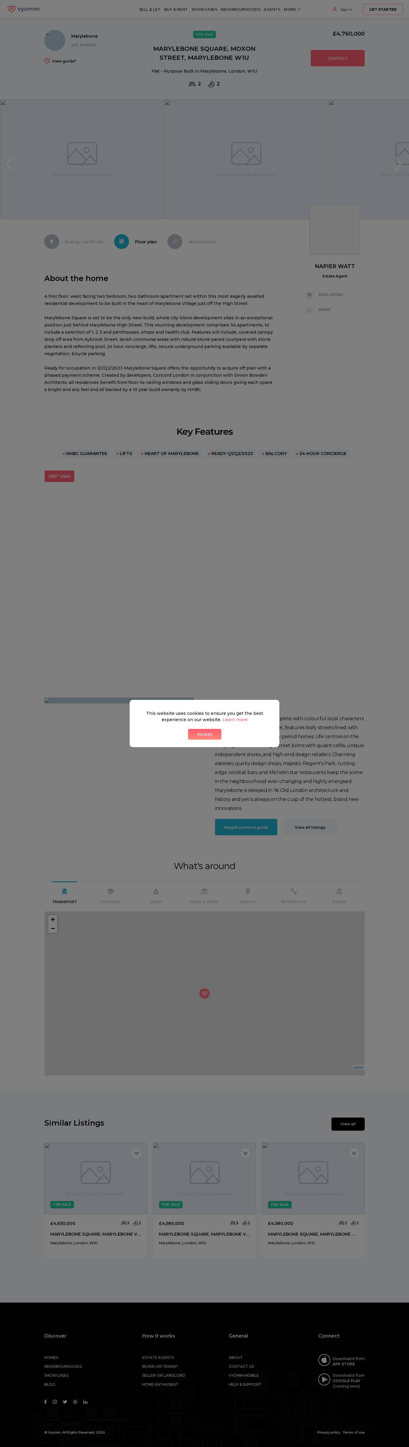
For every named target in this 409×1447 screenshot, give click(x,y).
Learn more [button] (235, 719)
